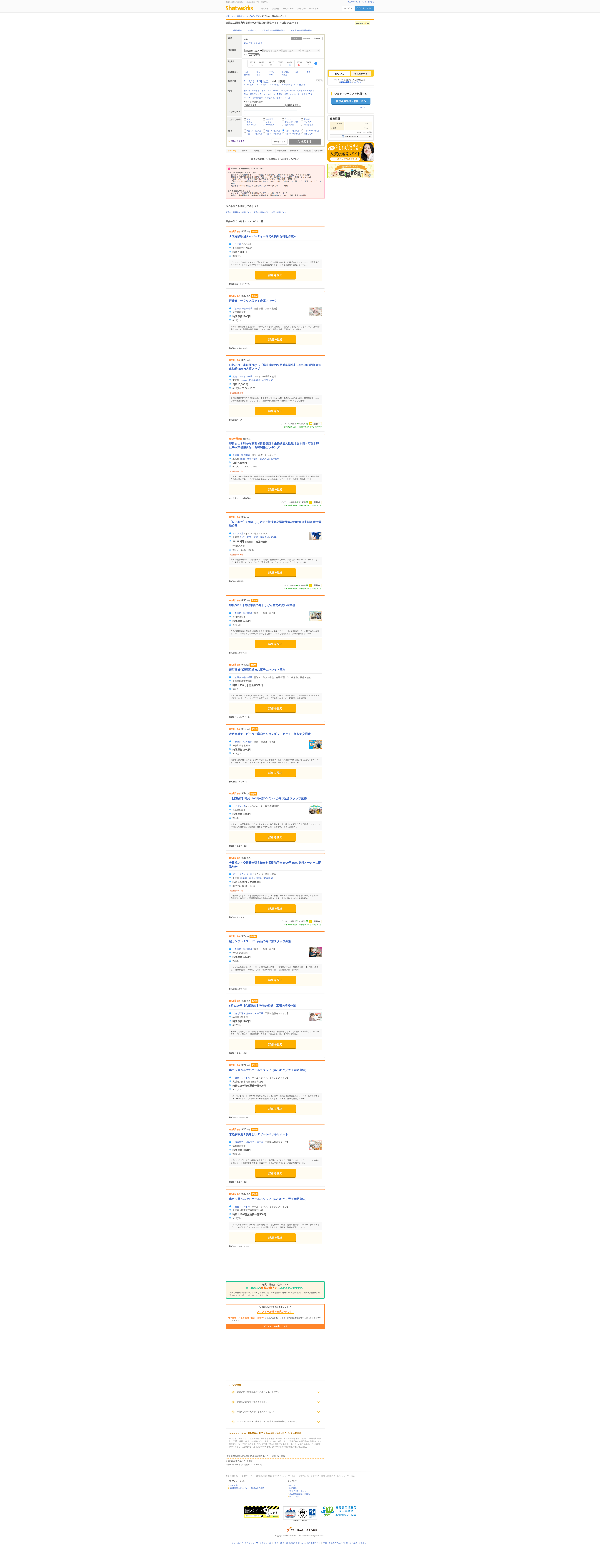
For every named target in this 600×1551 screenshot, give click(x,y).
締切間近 (269, 119)
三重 (251, 43)
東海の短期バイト (261, 212)
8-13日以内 (248, 85)
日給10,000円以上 (311, 131)
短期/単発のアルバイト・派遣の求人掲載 (247, 1488)
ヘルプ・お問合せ (368, 2)
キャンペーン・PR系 (272, 94)
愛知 (246, 43)
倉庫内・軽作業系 (252, 91)
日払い (287, 119)
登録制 (307, 119)
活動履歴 (275, 8)
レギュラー (313, 8)
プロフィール (287, 8)
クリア (319, 81)
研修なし (269, 122)
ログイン (348, 8)
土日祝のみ (251, 125)
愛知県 (228, 1465)
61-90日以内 (299, 85)
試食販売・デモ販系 (305, 91)
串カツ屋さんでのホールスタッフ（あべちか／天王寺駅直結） (268, 1070)
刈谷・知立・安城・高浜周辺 (254, 537)
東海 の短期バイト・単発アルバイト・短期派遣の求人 (247, 1476)
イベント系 (266, 91)
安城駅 (274, 537)
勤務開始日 (281, 151)
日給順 (269, 151)
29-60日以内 (286, 85)
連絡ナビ (264, 8)
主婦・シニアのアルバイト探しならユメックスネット (345, 1543)
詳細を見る (275, 275)
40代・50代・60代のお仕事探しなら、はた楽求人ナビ (297, 1543)
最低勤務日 (294, 151)
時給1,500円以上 (273, 131)
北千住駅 (275, 458)
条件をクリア (279, 141)
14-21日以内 (261, 85)
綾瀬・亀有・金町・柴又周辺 (254, 458)
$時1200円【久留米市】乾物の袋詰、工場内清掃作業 (262, 1005)
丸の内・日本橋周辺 (250, 380)
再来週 (247, 75)
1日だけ (249, 81)
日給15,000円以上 (273, 134)
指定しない (308, 134)
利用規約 (293, 1488)
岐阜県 (237, 1465)
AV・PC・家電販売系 (253, 98)
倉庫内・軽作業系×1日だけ (302, 30)
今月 (258, 75)
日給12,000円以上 (254, 134)
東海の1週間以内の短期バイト (238, 212)
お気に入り (301, 8)
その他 (238, 244)
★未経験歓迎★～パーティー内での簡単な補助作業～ (263, 236)
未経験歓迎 (308, 125)
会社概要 (234, 1485)
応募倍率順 (318, 151)
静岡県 (247, 1465)
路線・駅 (306, 38)
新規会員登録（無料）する (351, 101)
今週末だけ (253, 30)
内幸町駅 (268, 878)
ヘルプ (292, 1485)
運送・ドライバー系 (242, 376)
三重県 (256, 1465)
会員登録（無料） (364, 8)
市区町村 (317, 38)
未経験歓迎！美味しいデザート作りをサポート (258, 1134)
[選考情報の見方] (351, 136)
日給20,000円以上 (292, 134)
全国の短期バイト (278, 212)
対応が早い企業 (291, 122)
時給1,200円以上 (254, 131)
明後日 (272, 72)
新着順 (244, 151)
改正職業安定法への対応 (299, 1494)
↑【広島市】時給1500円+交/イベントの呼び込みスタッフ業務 (268, 798)
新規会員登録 (346, 82)
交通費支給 (289, 125)
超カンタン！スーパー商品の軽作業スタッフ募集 (260, 941)
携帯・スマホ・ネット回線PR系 (298, 94)
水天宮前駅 (267, 380)
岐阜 (260, 43)
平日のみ (307, 122)
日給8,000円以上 (292, 131)
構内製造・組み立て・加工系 (249, 1013)
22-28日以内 (273, 85)
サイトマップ (295, 1497)
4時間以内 (270, 125)
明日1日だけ (238, 30)
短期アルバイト (305, 1476)
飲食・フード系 (283, 98)
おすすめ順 (232, 151)
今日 (246, 72)
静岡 (256, 43)
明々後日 (285, 72)
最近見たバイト (361, 73)
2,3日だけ (263, 81)
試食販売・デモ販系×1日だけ (274, 30)
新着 (248, 119)
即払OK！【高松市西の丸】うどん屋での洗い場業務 (262, 605)
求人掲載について (354, 2)
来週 (308, 72)
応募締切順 (306, 151)
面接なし (250, 122)
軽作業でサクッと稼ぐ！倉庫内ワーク (253, 300)
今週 (296, 72)
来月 (271, 75)
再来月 (284, 75)
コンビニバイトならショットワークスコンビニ (251, 1543)
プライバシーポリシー (298, 1491)
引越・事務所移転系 (253, 94)
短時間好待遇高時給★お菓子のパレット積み (257, 669)
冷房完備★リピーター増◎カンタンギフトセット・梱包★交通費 (270, 734)
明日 (258, 72)
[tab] (339, 73)
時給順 (257, 151)
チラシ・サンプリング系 (284, 91)
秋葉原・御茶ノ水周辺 (251, 878)
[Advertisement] (275, 1268)
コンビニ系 (270, 98)
